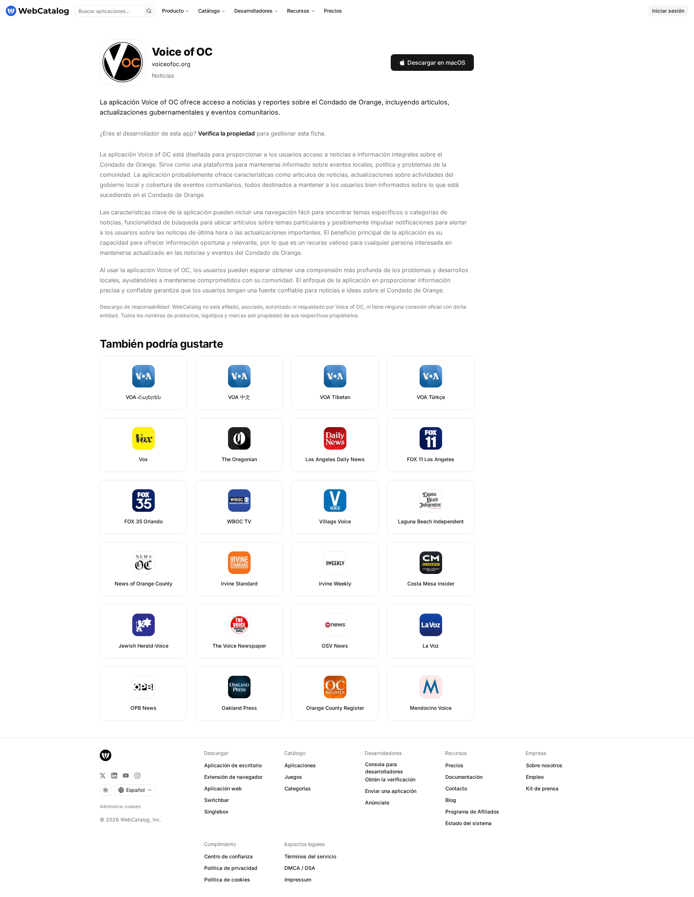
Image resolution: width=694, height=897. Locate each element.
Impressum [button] (297, 879)
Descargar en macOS (436, 62)
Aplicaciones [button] (300, 765)
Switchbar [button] (216, 800)
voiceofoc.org (171, 64)
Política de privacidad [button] (230, 868)
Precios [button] (454, 765)
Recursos (298, 11)
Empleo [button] (535, 777)
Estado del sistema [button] (468, 823)
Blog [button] (450, 800)
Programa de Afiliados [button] (472, 811)
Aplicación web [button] (223, 788)
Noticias (163, 75)
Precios (333, 11)
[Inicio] (37, 11)
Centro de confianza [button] (228, 856)
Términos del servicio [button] (310, 856)
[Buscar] (149, 11)
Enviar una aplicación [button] (390, 791)
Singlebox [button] (216, 811)
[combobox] (135, 790)
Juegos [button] (293, 777)
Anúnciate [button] (377, 802)
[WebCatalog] (105, 755)
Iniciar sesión (668, 11)
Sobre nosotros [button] (544, 765)
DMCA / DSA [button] (299, 868)
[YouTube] (126, 775)
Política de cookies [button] (227, 879)
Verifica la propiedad (226, 133)
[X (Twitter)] (103, 775)
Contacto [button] (456, 788)
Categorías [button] (297, 788)
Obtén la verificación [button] (390, 779)
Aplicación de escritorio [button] (233, 765)
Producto (173, 11)
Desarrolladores (253, 11)
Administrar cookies (120, 806)
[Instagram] (137, 775)
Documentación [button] (464, 777)
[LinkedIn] (114, 775)
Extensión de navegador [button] (233, 777)
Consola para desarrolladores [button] (384, 768)
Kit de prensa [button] (542, 788)
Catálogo (209, 11)
